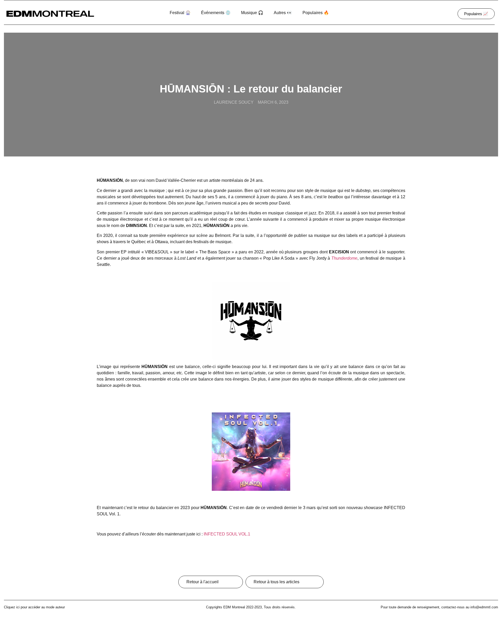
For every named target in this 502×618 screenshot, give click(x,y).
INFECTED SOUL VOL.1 (227, 534)
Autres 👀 (283, 12)
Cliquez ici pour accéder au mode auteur (34, 607)
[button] (476, 13)
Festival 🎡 (180, 12)
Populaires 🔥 (316, 12)
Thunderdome (344, 258)
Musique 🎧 (252, 12)
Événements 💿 (216, 12)
